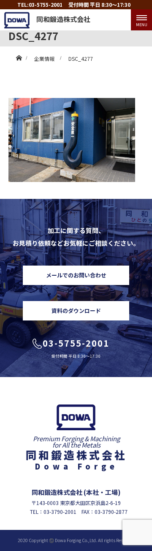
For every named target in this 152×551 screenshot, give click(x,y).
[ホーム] (19, 56)
